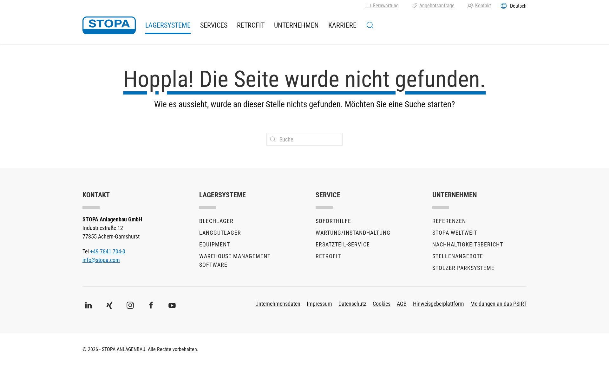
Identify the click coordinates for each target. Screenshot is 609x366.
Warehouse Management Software (235, 260)
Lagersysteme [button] (168, 25)
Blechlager (216, 221)
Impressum (319, 303)
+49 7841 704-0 (107, 251)
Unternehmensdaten (277, 303)
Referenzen (449, 221)
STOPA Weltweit (454, 232)
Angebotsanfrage (437, 6)
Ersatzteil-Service (343, 244)
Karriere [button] (342, 25)
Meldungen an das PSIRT (498, 303)
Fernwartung (386, 6)
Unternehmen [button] (296, 25)
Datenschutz (352, 303)
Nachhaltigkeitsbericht (467, 244)
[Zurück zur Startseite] (109, 25)
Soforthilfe (333, 221)
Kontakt (483, 6)
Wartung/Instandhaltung (353, 232)
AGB (402, 303)
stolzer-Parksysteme (463, 268)
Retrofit (251, 25)
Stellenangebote (457, 256)
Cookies (381, 303)
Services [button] (213, 25)
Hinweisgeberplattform (438, 303)
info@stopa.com (101, 260)
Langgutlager (220, 232)
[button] (370, 25)
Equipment (214, 244)
